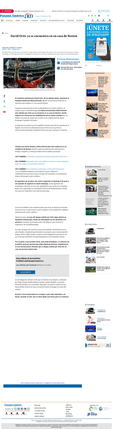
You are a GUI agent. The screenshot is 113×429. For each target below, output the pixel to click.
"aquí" (60, 427)
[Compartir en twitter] (4, 101)
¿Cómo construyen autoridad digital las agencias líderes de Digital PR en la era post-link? (103, 120)
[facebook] (91, 16)
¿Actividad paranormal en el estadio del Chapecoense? (70, 63)
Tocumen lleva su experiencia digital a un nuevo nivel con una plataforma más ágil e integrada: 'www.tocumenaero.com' (105, 191)
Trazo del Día (101, 169)
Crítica (68, 405)
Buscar (37, 405)
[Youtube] (99, 16)
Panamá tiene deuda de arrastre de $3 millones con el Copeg (103, 268)
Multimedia (80, 20)
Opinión (17, 20)
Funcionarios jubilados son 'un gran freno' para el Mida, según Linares (103, 240)
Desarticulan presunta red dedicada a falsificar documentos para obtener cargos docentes (103, 250)
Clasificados (40, 411)
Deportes (43, 20)
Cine (67, 412)
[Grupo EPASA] (92, 416)
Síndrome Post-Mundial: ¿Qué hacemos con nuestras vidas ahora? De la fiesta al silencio (103, 82)
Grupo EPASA (39, 416)
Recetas (69, 414)
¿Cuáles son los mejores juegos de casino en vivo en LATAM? (103, 133)
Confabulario (100, 228)
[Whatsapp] (15, 409)
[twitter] (95, 16)
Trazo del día (101, 257)
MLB (6, 33)
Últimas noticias (93, 167)
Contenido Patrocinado (95, 73)
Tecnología (70, 20)
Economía (25, 20)
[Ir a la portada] (12, 16)
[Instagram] (88, 16)
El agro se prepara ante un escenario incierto (103, 179)
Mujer (68, 409)
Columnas (90, 305)
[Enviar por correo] (4, 112)
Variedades (34, 20)
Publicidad (39, 413)
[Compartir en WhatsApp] (4, 107)
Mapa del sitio (40, 408)
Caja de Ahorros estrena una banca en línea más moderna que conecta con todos (103, 95)
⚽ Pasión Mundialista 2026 (56, 20)
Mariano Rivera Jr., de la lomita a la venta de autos (71, 68)
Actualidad (9, 20)
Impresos (69, 416)
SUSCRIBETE (26, 272)
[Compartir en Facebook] (4, 96)
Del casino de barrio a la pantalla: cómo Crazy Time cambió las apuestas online (103, 108)
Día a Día (69, 407)
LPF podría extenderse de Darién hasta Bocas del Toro (47, 156)
